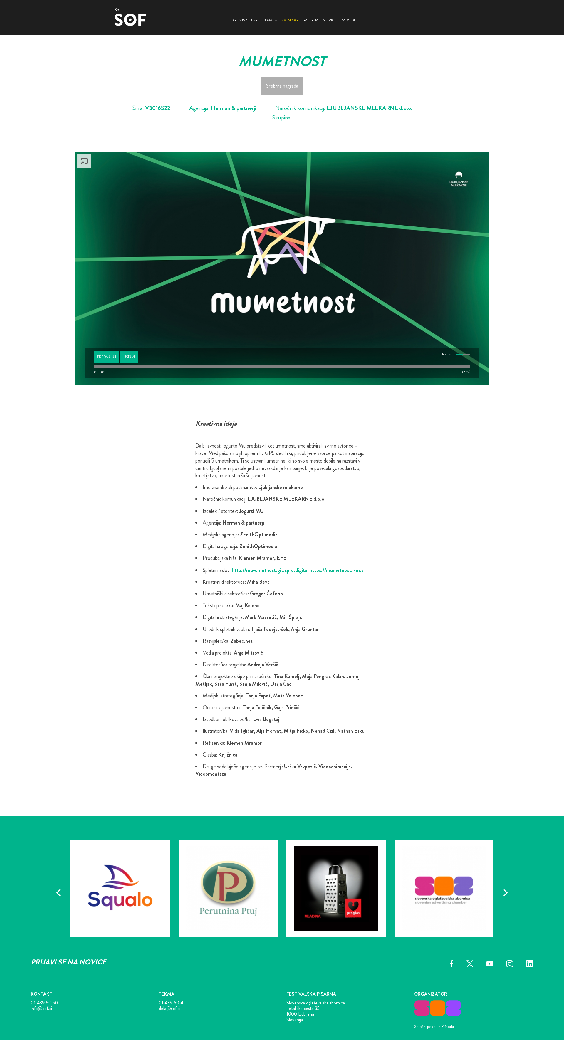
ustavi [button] (129, 357)
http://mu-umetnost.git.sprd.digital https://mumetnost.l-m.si (298, 570)
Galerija (310, 20)
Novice (330, 20)
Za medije (349, 20)
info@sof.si (41, 1008)
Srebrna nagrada (282, 86)
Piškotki (448, 1026)
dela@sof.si (169, 1008)
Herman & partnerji (233, 108)
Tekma (266, 20)
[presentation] (58, 892)
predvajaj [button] (106, 357)
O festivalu (241, 20)
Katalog (290, 20)
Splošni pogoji (425, 1026)
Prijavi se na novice (68, 962)
